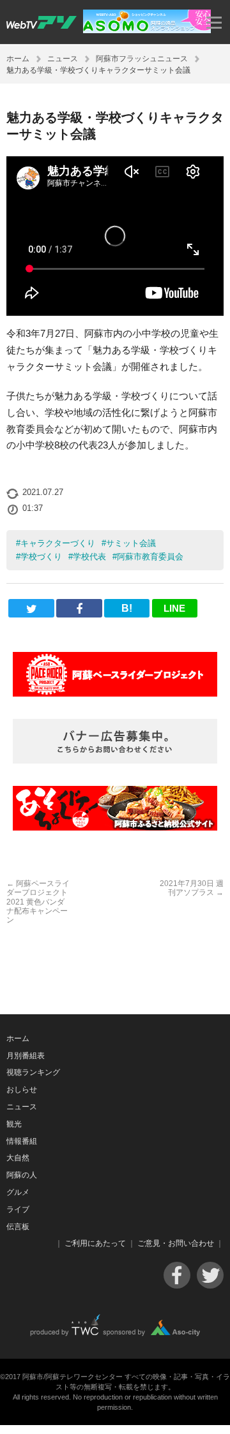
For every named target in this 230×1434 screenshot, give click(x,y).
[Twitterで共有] (31, 608)
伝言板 (17, 1226)
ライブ (17, 1209)
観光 (14, 1124)
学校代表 (89, 556)
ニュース (62, 58)
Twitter (210, 1275)
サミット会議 (131, 543)
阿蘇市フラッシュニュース (142, 58)
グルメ (17, 1192)
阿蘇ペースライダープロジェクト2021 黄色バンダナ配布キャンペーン (38, 902)
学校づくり (41, 556)
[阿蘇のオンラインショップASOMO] (147, 29)
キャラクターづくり (57, 543)
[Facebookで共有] (79, 608)
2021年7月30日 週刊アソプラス (192, 888)
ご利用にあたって (95, 1243)
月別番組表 (25, 1055)
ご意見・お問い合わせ (175, 1243)
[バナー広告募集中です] (115, 741)
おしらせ (21, 1089)
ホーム (17, 58)
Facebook (177, 1275)
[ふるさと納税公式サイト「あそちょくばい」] (115, 808)
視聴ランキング (33, 1072)
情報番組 (21, 1141)
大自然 (17, 1157)
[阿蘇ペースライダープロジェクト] (115, 674)
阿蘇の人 (21, 1175)
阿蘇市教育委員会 (150, 556)
